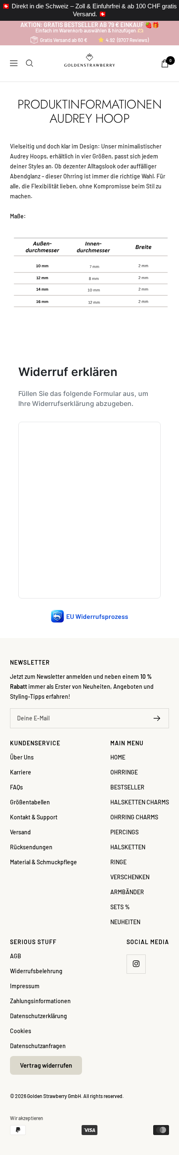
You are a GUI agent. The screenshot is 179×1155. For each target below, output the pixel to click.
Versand (20, 832)
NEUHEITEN (125, 921)
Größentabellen (30, 802)
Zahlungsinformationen (40, 1000)
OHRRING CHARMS (134, 817)
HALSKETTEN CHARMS (139, 802)
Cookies (20, 1030)
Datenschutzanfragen (38, 1045)
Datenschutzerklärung (38, 1015)
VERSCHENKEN (129, 876)
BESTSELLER (127, 787)
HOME (117, 757)
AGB (15, 956)
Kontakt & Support (33, 817)
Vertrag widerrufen (46, 1065)
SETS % (120, 906)
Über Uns (22, 757)
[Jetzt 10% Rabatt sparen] (157, 718)
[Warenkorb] (165, 63)
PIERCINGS (124, 832)
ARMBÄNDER (127, 891)
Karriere (20, 772)
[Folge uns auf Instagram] (136, 964)
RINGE (118, 862)
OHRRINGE (124, 772)
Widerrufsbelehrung (36, 970)
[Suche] (29, 63)
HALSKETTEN (127, 847)
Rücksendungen (31, 847)
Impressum (25, 985)
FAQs (16, 787)
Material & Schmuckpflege (43, 862)
